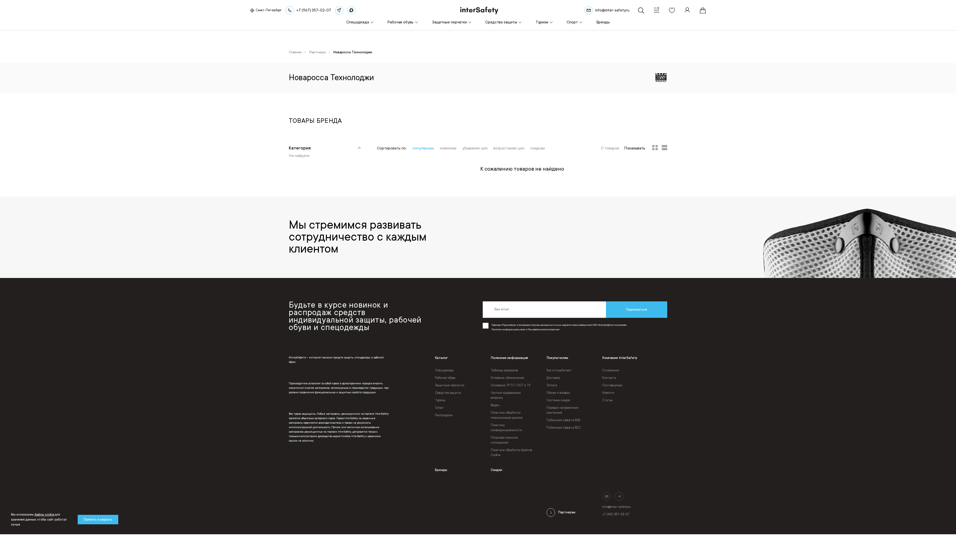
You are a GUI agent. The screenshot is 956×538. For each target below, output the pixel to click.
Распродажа (444, 415)
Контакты (609, 378)
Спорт (439, 407)
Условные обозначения (507, 378)
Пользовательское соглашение (504, 440)
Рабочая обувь (445, 378)
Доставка (553, 378)
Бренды (441, 470)
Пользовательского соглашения (543, 329)
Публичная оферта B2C (563, 427)
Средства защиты (448, 393)
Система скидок (558, 400)
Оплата (551, 385)
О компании (610, 370)
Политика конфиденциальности (506, 427)
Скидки (496, 470)
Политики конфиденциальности (508, 329)
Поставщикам (612, 385)
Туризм (440, 400)
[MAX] (351, 10)
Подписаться (636, 309)
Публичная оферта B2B (563, 420)
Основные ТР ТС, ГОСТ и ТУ (511, 385)
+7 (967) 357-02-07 (615, 514)
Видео (495, 405)
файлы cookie (44, 514)
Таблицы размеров (504, 370)
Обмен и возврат (558, 393)
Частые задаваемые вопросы (506, 395)
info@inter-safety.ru (616, 507)
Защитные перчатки (449, 385)
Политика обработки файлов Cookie (511, 452)
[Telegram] (339, 10)
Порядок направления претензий (562, 410)
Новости (608, 393)
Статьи (607, 400)
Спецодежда (444, 370)
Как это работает (559, 370)
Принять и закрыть (98, 519)
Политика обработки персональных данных (507, 415)
